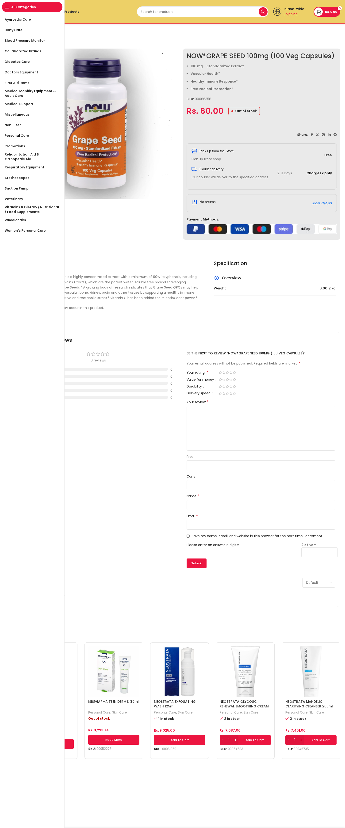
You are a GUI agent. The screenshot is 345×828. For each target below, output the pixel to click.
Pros (190, 456)
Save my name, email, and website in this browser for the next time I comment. (257, 536)
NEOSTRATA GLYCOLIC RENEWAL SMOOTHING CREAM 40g (244, 706)
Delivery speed (199, 393)
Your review (197, 402)
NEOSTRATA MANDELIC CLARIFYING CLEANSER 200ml (309, 704)
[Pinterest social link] (323, 135)
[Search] (263, 11)
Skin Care (119, 712)
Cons (191, 476)
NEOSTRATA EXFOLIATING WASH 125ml (175, 704)
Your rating (197, 373)
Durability (195, 387)
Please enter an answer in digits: (213, 545)
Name (193, 496)
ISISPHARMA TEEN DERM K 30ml (113, 701)
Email (192, 516)
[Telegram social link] (335, 135)
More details (322, 203)
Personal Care (99, 712)
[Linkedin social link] (329, 135)
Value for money (201, 380)
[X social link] (317, 135)
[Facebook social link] (311, 135)
